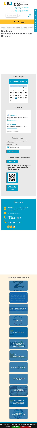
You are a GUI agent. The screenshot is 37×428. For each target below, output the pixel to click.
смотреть (12, 161)
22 (23, 95)
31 (11, 100)
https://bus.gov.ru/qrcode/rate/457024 (12, 188)
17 (11, 95)
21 (21, 95)
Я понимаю (15, 426)
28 (21, 98)
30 (26, 98)
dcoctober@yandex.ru (14, 213)
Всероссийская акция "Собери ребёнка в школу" (17, 118)
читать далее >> (12, 120)
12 (16, 93)
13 (18, 93)
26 (16, 98)
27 (18, 98)
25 (13, 98)
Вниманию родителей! (27, 27)
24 (11, 98)
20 (18, 95)
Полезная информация (13, 27)
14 (21, 93)
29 (23, 98)
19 (16, 95)
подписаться (12, 151)
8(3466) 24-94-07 (21, 8)
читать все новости (13, 131)
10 (11, 93)
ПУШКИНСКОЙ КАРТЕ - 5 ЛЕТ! (17, 126)
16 (26, 93)
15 (23, 93)
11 (13, 93)
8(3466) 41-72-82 (21, 11)
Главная (3, 27)
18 (13, 95)
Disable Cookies (26, 426)
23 (26, 95)
